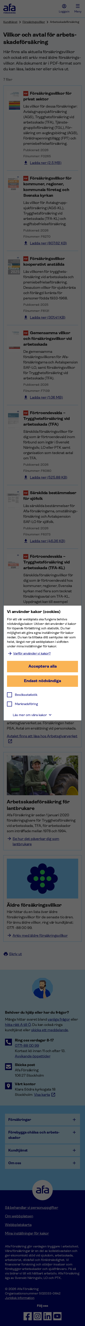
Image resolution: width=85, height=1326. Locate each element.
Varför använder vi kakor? (32, 653)
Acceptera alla (42, 666)
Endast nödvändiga (42, 680)
